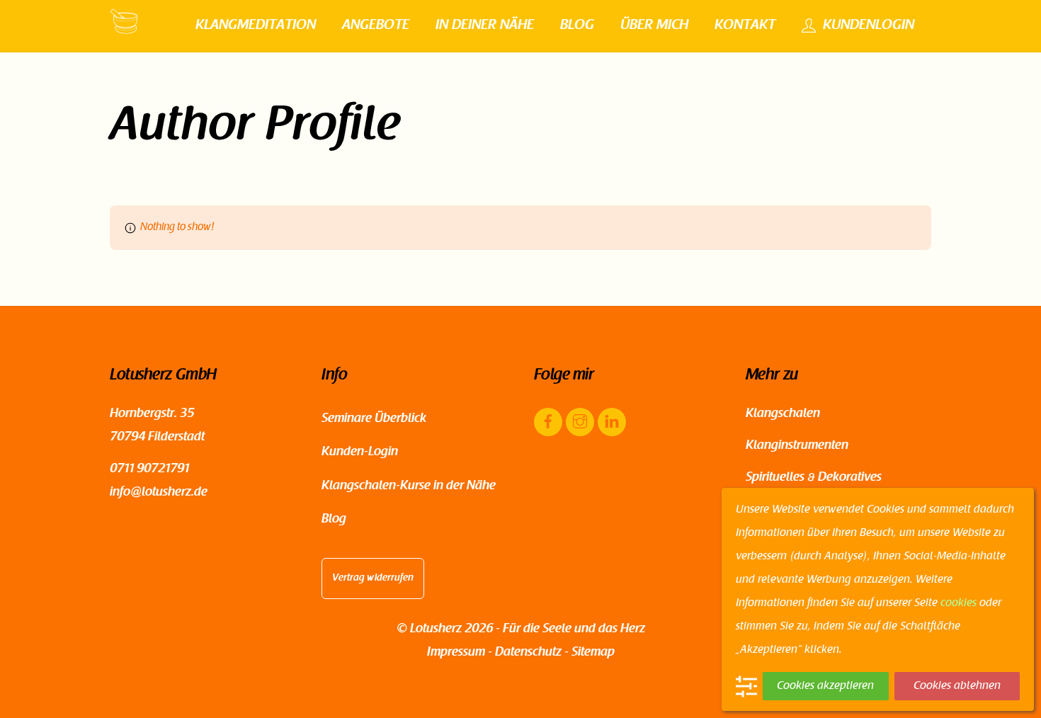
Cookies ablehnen (957, 686)
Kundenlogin (866, 25)
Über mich (654, 25)
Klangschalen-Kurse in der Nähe (409, 486)
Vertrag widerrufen (373, 578)
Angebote (375, 25)
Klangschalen (783, 414)
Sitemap (593, 652)
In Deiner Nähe (485, 25)
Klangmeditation (255, 25)
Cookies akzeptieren (825, 686)
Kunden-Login (360, 452)
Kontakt (745, 25)
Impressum (456, 652)
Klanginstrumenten (797, 446)
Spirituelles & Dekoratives (814, 478)
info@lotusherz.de (158, 492)
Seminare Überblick (374, 419)
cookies (958, 603)
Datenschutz (528, 652)
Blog (577, 25)
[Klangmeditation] (124, 30)
